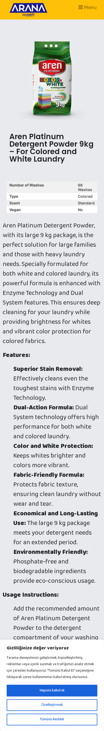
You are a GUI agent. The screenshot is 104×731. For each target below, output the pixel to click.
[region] (52, 685)
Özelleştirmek (52, 705)
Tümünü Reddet (52, 719)
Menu (90, 7)
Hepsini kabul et (52, 690)
